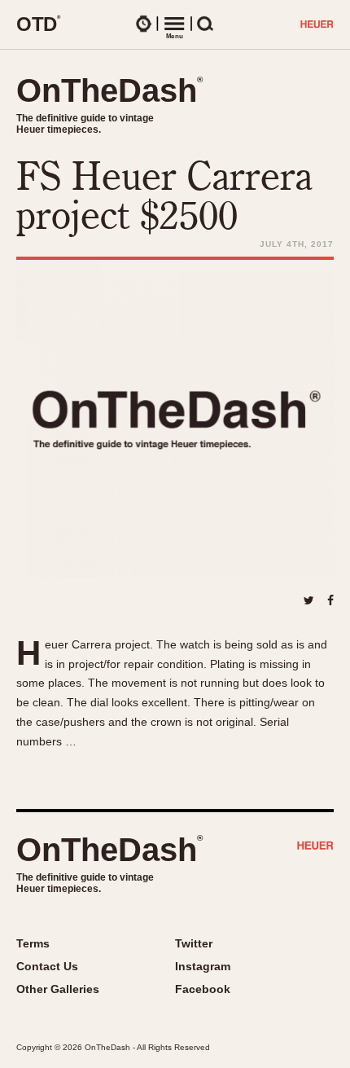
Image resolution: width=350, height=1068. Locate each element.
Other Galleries (57, 988)
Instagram (202, 966)
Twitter (193, 943)
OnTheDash (109, 90)
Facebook (202, 988)
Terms (33, 943)
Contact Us (47, 966)
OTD (38, 23)
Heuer (315, 847)
